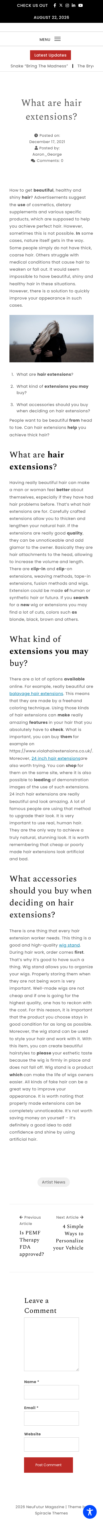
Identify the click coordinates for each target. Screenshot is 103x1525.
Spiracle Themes (51, 1513)
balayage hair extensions (36, 693)
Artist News (53, 1182)
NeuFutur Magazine (45, 1507)
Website (32, 1434)
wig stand (69, 945)
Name (31, 1382)
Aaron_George (47, 154)
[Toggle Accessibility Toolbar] (89, 1511)
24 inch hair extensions (55, 758)
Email (31, 1408)
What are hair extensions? (51, 110)
